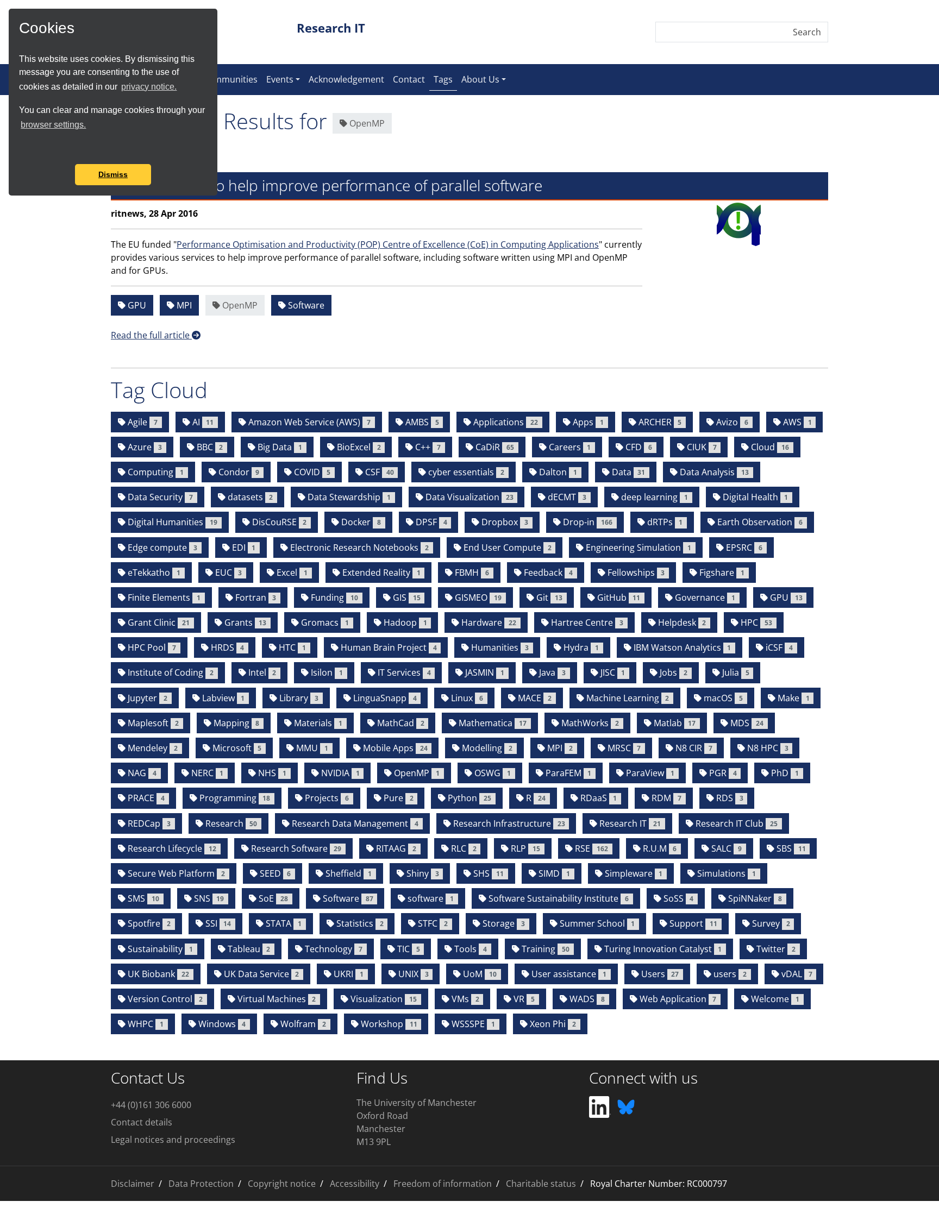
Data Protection (201, 1184)
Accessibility (354, 1184)
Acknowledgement (346, 79)
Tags (445, 79)
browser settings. (53, 124)
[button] (20, 149)
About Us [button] (480, 79)
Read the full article (151, 335)
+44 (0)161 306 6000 (151, 1105)
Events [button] (279, 79)
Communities (230, 79)
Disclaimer (132, 1184)
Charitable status (541, 1184)
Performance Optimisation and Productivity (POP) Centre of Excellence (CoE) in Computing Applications (388, 244)
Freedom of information (442, 1184)
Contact (409, 79)
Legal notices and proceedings (173, 1140)
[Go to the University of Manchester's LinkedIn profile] (600, 1106)
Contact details (141, 1122)
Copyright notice (282, 1184)
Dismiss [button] (113, 174)
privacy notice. (149, 86)
